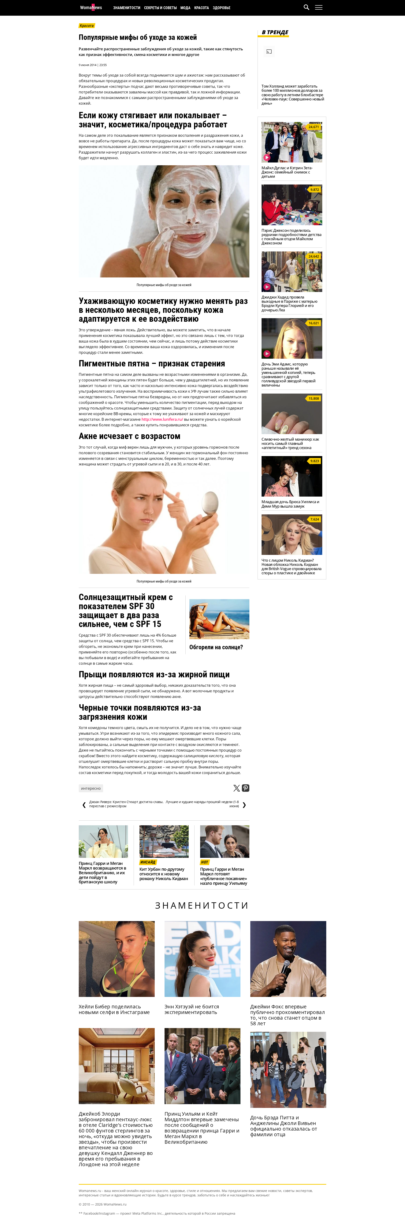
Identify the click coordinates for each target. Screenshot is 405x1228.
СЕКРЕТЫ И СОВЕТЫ (160, 8)
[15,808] (292, 432)
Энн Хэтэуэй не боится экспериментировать (192, 1009)
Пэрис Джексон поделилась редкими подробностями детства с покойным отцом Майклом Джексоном (291, 237)
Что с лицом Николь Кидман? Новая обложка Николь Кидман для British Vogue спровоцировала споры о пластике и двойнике (292, 566)
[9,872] (292, 223)
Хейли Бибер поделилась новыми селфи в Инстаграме (114, 1009)
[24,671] (292, 161)
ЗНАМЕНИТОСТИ (126, 8)
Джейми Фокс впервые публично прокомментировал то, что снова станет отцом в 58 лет (287, 1015)
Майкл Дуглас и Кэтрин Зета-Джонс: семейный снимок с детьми (287, 172)
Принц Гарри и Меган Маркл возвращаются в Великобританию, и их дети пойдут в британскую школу (102, 872)
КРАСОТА (201, 8)
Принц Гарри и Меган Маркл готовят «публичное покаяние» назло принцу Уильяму (223, 876)
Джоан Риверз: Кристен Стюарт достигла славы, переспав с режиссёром (122, 804)
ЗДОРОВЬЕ (221, 8)
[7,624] (292, 553)
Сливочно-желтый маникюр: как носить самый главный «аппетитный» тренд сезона (290, 443)
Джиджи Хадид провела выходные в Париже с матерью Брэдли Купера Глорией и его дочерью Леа (289, 303)
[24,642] (292, 290)
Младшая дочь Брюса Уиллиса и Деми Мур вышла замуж (290, 504)
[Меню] (318, 7)
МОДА (185, 8)
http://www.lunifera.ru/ (162, 419)
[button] (309, 7)
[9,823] (292, 495)
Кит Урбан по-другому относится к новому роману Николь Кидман (163, 873)
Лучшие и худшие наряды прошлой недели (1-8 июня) (206, 804)
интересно (91, 788)
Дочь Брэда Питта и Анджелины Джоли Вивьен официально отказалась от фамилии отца (283, 1126)
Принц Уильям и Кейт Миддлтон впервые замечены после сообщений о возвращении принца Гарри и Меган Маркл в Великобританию (202, 1127)
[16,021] (292, 357)
